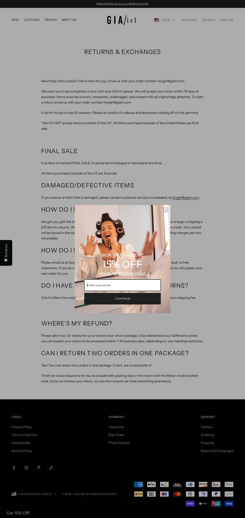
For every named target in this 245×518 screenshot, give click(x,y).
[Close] (165, 210)
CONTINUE (122, 298)
